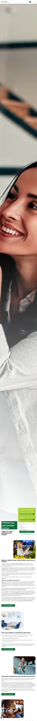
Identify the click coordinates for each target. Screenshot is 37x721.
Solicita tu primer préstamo (27, 531)
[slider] (33, 514)
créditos (18, 590)
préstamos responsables (18, 597)
